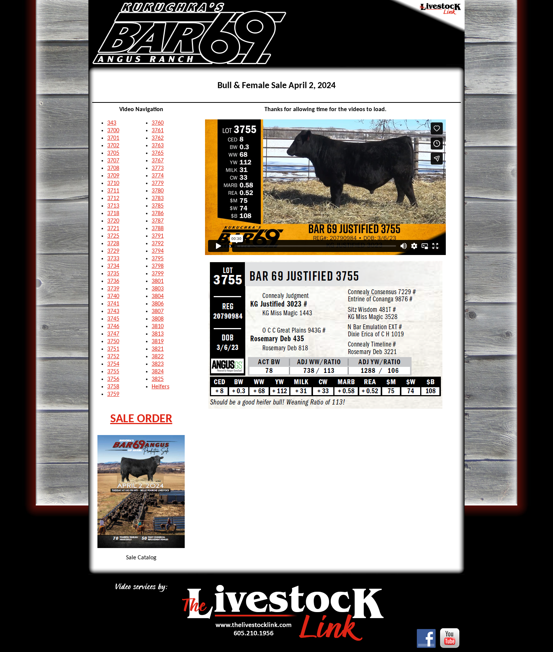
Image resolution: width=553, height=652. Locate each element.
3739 (113, 289)
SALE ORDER (141, 419)
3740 (113, 296)
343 (111, 123)
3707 (113, 161)
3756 (113, 379)
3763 (158, 146)
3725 (113, 236)
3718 (113, 214)
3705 (113, 153)
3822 (158, 357)
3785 (158, 206)
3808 (158, 319)
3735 (113, 274)
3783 (158, 198)
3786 (158, 214)
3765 (158, 153)
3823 (158, 364)
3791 (158, 236)
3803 (158, 289)
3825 (158, 379)
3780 (158, 191)
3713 (113, 206)
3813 (158, 334)
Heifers (160, 387)
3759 (113, 394)
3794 (158, 251)
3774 (158, 176)
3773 (158, 168)
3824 (158, 372)
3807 (158, 311)
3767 (158, 161)
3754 (113, 364)
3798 (158, 266)
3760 (158, 123)
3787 (158, 221)
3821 (158, 349)
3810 (158, 327)
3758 (113, 387)
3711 (113, 191)
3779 (158, 183)
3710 (113, 183)
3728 (113, 244)
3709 (113, 176)
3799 (158, 274)
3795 (158, 259)
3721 (113, 229)
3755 (113, 372)
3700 (113, 131)
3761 (158, 131)
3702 (113, 146)
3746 (113, 327)
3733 (113, 259)
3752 (113, 357)
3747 (113, 334)
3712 (113, 198)
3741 (113, 304)
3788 (158, 229)
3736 (113, 281)
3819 (158, 342)
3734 (113, 266)
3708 (113, 168)
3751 (113, 349)
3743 (113, 311)
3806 (158, 304)
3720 (113, 221)
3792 (158, 244)
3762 (158, 138)
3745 (113, 319)
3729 (113, 251)
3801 (158, 281)
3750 (113, 342)
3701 (113, 138)
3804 (158, 296)
